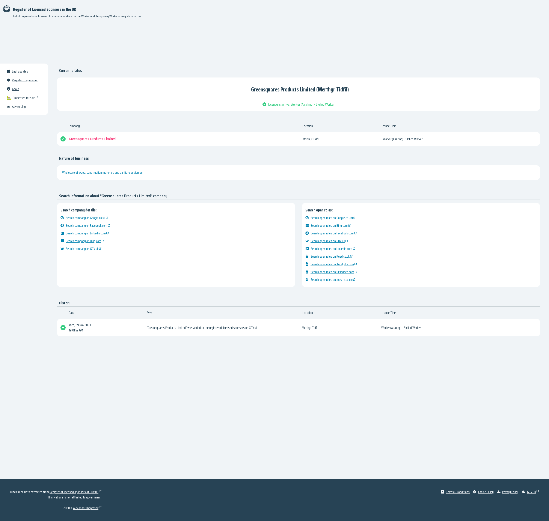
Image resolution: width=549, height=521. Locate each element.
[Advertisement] (274, 43)
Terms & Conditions (458, 492)
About (15, 89)
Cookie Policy (486, 492)
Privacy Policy (510, 492)
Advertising (19, 106)
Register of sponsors (25, 80)
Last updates (20, 71)
